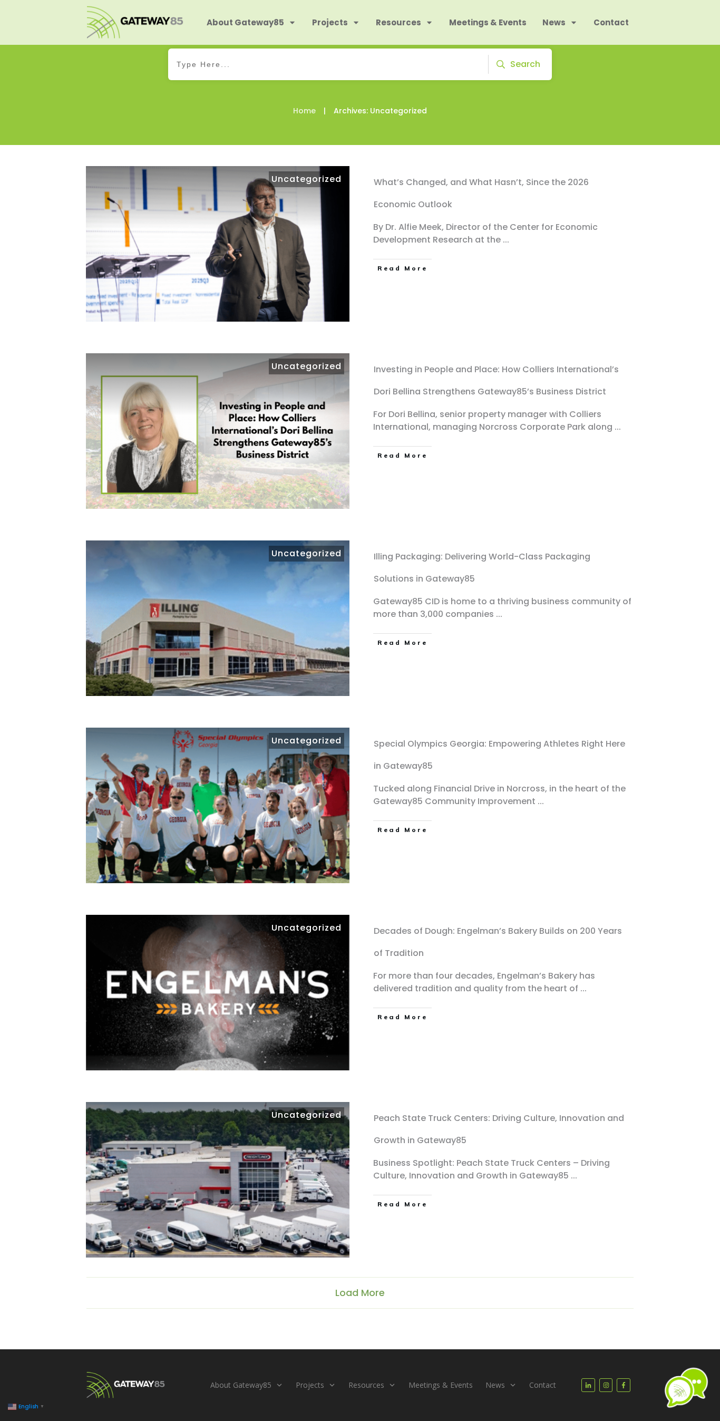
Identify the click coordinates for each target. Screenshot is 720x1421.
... (506, 240)
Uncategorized (306, 179)
